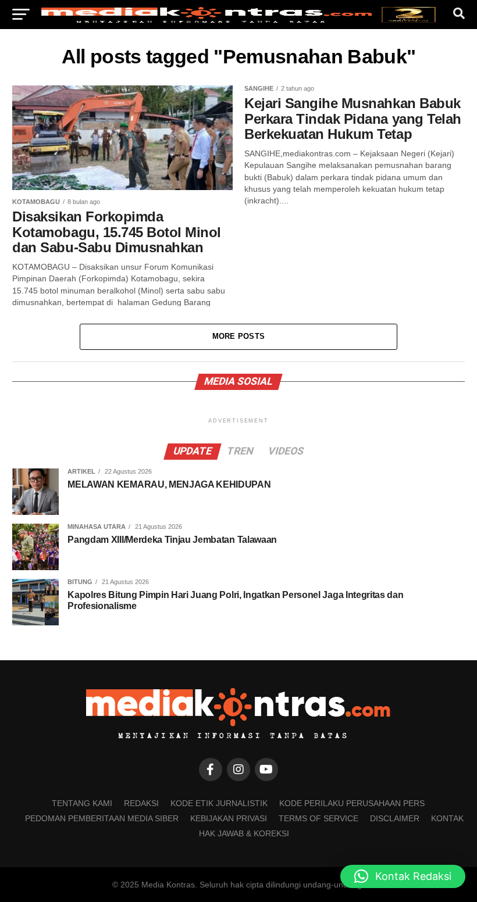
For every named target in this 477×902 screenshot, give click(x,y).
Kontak (447, 818)
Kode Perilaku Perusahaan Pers (352, 803)
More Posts (238, 336)
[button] (402, 876)
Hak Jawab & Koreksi (244, 833)
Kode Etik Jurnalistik (219, 803)
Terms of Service (318, 818)
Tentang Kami (82, 803)
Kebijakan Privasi (228, 818)
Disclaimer (394, 818)
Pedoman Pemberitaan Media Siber (102, 818)
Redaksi (141, 803)
